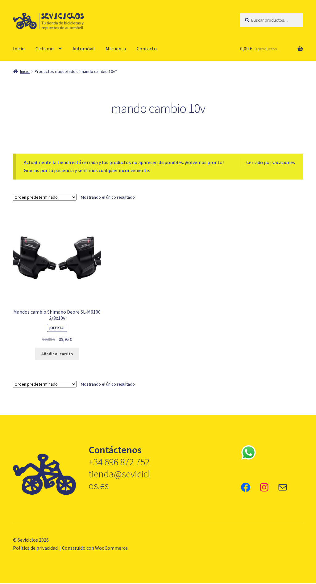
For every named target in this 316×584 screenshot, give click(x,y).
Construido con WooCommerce (95, 548)
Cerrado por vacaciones (270, 162)
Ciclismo (44, 48)
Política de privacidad (35, 548)
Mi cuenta (116, 48)
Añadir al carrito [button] (57, 354)
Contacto (147, 48)
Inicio (19, 48)
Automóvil (84, 48)
